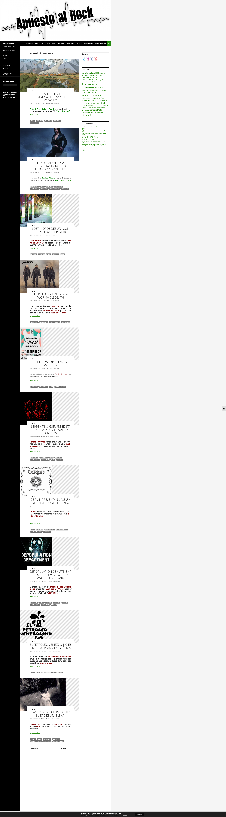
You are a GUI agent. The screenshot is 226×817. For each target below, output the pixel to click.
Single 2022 (84, 110)
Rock (62, 254)
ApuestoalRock (8, 44)
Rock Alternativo (60, 386)
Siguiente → (65, 748)
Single (53, 459)
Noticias (47, 43)
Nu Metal (95, 100)
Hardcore (65, 602)
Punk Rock (48, 672)
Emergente (40, 120)
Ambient (33, 739)
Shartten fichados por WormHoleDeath (51, 295)
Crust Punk (34, 602)
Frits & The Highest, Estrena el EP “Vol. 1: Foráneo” (50, 97)
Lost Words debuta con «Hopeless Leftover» (50, 230)
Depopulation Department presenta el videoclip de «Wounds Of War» (50, 575)
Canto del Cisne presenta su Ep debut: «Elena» (50, 713)
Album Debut (34, 186)
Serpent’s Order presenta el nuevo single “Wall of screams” (50, 430)
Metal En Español (50, 529)
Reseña (98, 103)
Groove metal (102, 84)
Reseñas (54, 43)
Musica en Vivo (43, 386)
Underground (99, 112)
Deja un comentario (53, 103)
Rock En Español (57, 672)
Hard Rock (97, 87)
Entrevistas (61, 43)
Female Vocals (86, 82)
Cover (100, 77)
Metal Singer (65, 188)
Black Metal (34, 457)
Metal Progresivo (36, 531)
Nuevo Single (45, 459)
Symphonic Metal (94, 110)
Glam (97, 84)
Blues (91, 77)
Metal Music (44, 188)
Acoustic (33, 254)
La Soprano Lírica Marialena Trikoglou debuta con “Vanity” (50, 166)
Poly (44, 103)
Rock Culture (103, 106)
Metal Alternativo (102, 90)
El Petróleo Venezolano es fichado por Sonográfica (50, 646)
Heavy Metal (85, 90)
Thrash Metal (66, 322)
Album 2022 (94, 73)
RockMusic (92, 107)
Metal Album (34, 188)
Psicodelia (57, 120)
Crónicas (79, 43)
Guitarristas (87, 88)
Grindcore (57, 602)
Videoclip (60, 459)
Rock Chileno (34, 122)
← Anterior (34, 748)
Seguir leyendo (35, 114)
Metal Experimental (62, 529)
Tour (94, 112)
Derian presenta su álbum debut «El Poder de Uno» (50, 501)
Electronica (47, 739)
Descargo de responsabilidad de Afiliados (95, 43)
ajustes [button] (125, 815)
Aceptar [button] (139, 814)
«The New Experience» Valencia (50, 363)
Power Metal (102, 101)
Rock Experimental (58, 741)
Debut (33, 120)
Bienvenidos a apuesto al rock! (34, 43)
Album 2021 (85, 73)
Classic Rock (96, 77)
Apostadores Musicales (92, 75)
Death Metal (43, 457)
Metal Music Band (54, 188)
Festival (92, 82)
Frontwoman (58, 186)
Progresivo (48, 120)
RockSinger (98, 107)
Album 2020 (42, 254)
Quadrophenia (70, 43)
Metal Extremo (43, 322)
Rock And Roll (96, 105)
